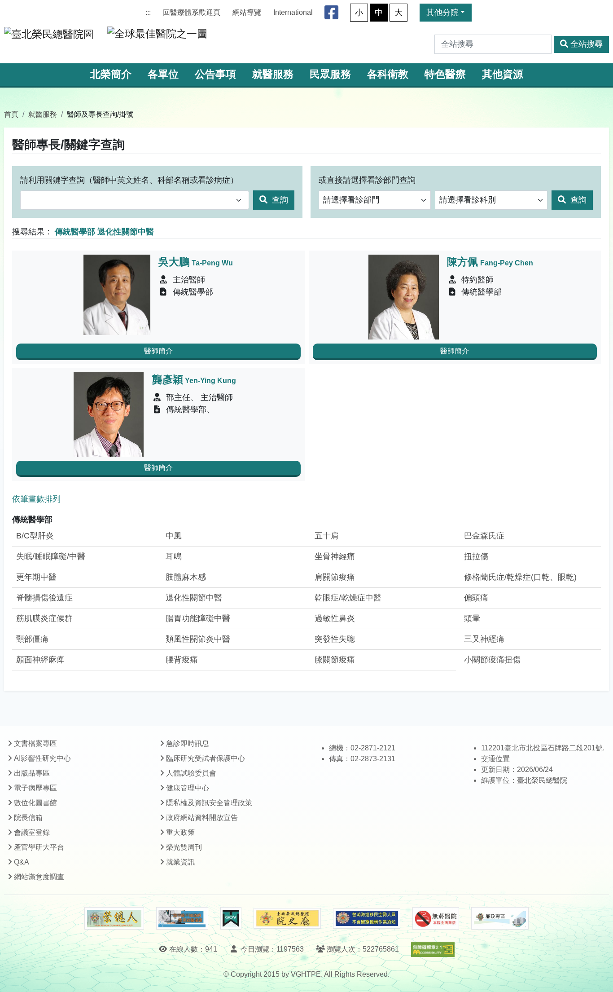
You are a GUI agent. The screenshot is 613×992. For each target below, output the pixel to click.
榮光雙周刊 (184, 847)
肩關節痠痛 (335, 577)
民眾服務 (330, 74)
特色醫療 (445, 74)
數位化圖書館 (35, 803)
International (293, 12)
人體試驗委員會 (191, 773)
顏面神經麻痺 (40, 659)
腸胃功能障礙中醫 (198, 618)
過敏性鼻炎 (335, 618)
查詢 (279, 199)
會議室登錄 (32, 832)
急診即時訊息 (187, 743)
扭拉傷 (476, 556)
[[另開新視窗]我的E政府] (230, 918)
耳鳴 (174, 556)
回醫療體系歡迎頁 (191, 12)
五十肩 (327, 535)
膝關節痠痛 (335, 659)
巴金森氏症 (484, 535)
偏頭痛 (476, 597)
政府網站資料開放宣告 (202, 817)
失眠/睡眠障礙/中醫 (50, 556)
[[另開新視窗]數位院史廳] (287, 918)
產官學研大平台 (39, 847)
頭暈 (472, 618)
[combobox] (134, 200)
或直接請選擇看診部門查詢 (367, 180)
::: (148, 12)
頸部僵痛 (32, 639)
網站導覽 (246, 12)
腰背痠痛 (182, 659)
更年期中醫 (36, 577)
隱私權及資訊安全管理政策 (209, 803)
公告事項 (215, 74)
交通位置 (495, 759)
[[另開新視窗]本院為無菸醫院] (435, 918)
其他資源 (502, 74)
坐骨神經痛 (335, 556)
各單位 (163, 74)
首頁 (11, 114)
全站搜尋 (586, 44)
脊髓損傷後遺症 (44, 597)
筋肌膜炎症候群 (44, 618)
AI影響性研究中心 (42, 758)
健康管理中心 (187, 788)
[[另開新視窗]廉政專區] (499, 918)
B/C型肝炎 (35, 535)
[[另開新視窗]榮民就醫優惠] (182, 918)
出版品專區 (32, 773)
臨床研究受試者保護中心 (205, 758)
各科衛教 (387, 74)
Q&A (21, 862)
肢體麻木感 (186, 577)
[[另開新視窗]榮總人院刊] (114, 918)
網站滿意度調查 (39, 877)
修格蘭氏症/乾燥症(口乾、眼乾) (520, 577)
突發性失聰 (335, 639)
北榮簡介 (110, 74)
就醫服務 (272, 74)
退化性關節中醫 (194, 597)
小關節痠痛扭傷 (492, 659)
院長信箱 (28, 817)
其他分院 (442, 12)
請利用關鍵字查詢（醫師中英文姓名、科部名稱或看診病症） (129, 180)
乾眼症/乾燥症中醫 (348, 597)
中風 (174, 535)
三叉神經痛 (484, 639)
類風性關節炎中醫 (198, 639)
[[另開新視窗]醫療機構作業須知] (366, 918)
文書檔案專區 (35, 743)
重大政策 (180, 832)
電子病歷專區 (35, 788)
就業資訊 (180, 862)
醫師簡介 (158, 351)
